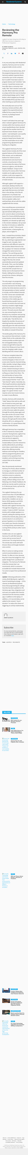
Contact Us (19, 1137)
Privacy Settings (19, 1142)
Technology (11, 24)
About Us (4, 1137)
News (13, 873)
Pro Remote (16, 642)
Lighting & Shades (16, 1010)
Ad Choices (14, 1140)
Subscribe (19, 1140)
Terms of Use (8, 1140)
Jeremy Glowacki (8, 46)
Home (4, 24)
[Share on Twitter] (4, 53)
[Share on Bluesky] (15, 53)
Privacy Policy (10, 1139)
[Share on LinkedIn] (11, 53)
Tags (23, 1137)
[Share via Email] (23, 53)
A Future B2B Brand (12, 1137)
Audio (13, 1021)
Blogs (13, 728)
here (12, 635)
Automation (14, 989)
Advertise (4, 1139)
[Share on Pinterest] (19, 53)
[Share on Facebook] (8, 53)
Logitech (9, 642)
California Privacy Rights (19, 1139)
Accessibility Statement (10, 1142)
